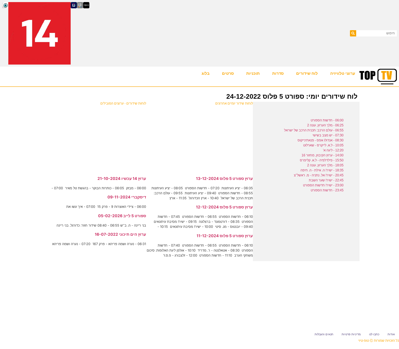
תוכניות (253, 73)
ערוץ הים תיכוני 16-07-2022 (120, 234)
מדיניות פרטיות (351, 334)
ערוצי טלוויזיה (342, 73)
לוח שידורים (307, 73)
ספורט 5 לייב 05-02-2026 (122, 215)
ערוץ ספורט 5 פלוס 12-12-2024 (224, 207)
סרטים (228, 73)
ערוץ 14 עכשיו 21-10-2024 (121, 178)
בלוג (205, 73)
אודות (391, 334)
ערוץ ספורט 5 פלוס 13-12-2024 (224, 178)
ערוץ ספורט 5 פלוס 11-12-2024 (225, 235)
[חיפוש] (353, 33)
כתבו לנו (374, 334)
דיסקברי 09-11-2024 (126, 197)
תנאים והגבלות (324, 334)
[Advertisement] (199, 138)
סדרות (278, 73)
